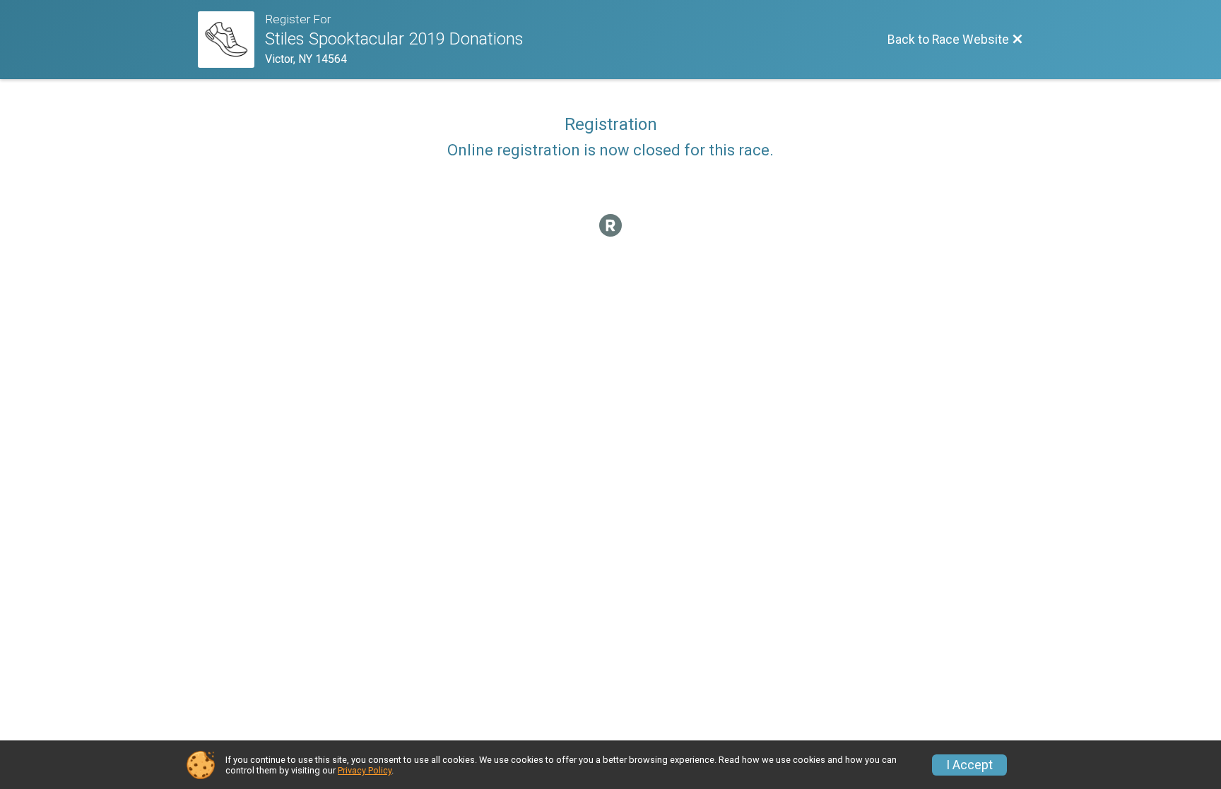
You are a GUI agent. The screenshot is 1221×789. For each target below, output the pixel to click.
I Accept (969, 765)
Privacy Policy (364, 770)
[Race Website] (231, 39)
